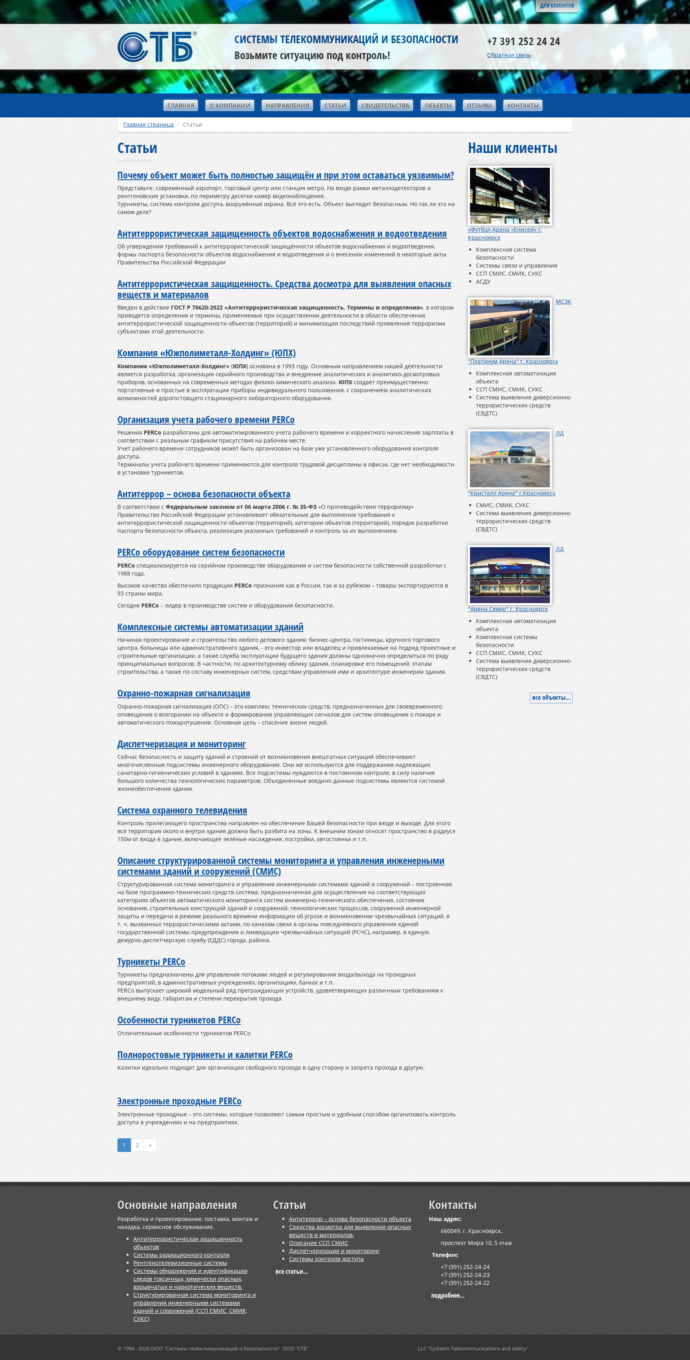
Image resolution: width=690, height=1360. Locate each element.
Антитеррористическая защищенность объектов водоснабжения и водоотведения (282, 233)
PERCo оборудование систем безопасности (201, 551)
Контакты (523, 105)
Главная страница (148, 124)
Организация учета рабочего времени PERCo (206, 419)
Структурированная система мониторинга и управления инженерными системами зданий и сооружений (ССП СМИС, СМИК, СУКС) (194, 1306)
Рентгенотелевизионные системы (180, 1263)
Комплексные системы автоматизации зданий (210, 626)
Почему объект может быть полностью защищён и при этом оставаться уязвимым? (285, 174)
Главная (180, 105)
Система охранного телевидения (182, 809)
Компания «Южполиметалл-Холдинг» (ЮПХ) (206, 352)
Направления (287, 105)
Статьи (335, 105)
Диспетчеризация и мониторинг (181, 743)
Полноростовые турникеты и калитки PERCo (205, 1054)
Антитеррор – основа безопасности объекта (203, 493)
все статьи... (292, 1271)
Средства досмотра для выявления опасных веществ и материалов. (350, 1231)
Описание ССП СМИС (318, 1243)
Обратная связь (509, 55)
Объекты (438, 105)
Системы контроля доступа (326, 1259)
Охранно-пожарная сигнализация (183, 692)
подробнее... (447, 1295)
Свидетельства (385, 105)
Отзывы (479, 105)
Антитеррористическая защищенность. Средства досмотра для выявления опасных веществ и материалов (284, 288)
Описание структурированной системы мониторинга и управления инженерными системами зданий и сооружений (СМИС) (280, 865)
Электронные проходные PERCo (179, 1100)
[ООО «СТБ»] (157, 46)
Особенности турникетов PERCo (179, 1019)
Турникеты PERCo (151, 961)
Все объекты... (551, 697)
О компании (229, 105)
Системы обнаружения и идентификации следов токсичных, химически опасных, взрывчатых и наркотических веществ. (190, 1279)
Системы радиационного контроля (181, 1255)
